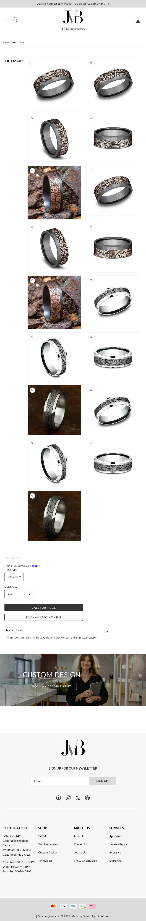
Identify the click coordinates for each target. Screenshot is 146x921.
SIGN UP (102, 780)
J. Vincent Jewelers (47, 916)
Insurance (115, 852)
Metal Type (10, 569)
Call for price (44, 607)
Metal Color (11, 587)
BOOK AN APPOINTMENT (51, 686)
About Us (79, 836)
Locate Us (80, 852)
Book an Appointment (43, 617)
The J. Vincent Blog (85, 860)
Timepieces (45, 860)
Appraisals (115, 836)
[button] (6, 20)
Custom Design (47, 852)
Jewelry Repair (118, 844)
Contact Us (81, 844)
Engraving (115, 860)
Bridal (42, 836)
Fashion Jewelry (48, 844)
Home (6, 42)
